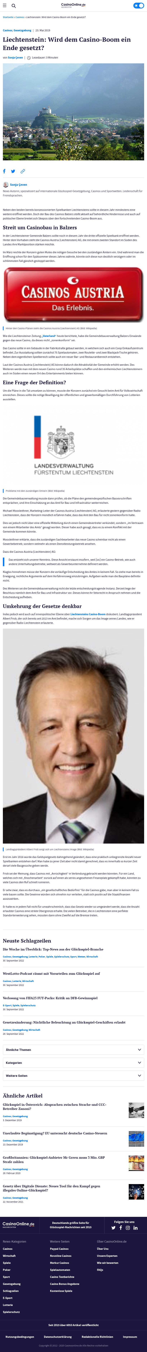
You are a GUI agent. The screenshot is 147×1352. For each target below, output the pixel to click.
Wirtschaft (92, 956)
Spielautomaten (60, 1270)
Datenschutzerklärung (58, 1337)
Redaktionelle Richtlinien (97, 1337)
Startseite (8, 17)
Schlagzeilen (11, 1291)
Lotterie (33, 956)
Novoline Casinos (60, 1256)
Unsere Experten (107, 1256)
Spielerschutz (61, 956)
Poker (42, 956)
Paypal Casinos (59, 1249)
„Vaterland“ (48, 336)
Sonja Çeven (15, 57)
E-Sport (7, 1005)
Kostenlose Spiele (61, 1291)
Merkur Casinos (59, 1263)
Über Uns (102, 1249)
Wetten (81, 956)
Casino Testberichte (62, 1277)
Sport (73, 956)
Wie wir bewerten (107, 1263)
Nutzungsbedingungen (20, 1337)
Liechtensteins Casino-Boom (88, 614)
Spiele (49, 956)
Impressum (130, 1337)
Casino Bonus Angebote (64, 1284)
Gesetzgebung (22, 30)
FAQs (100, 1270)
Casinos (20, 17)
